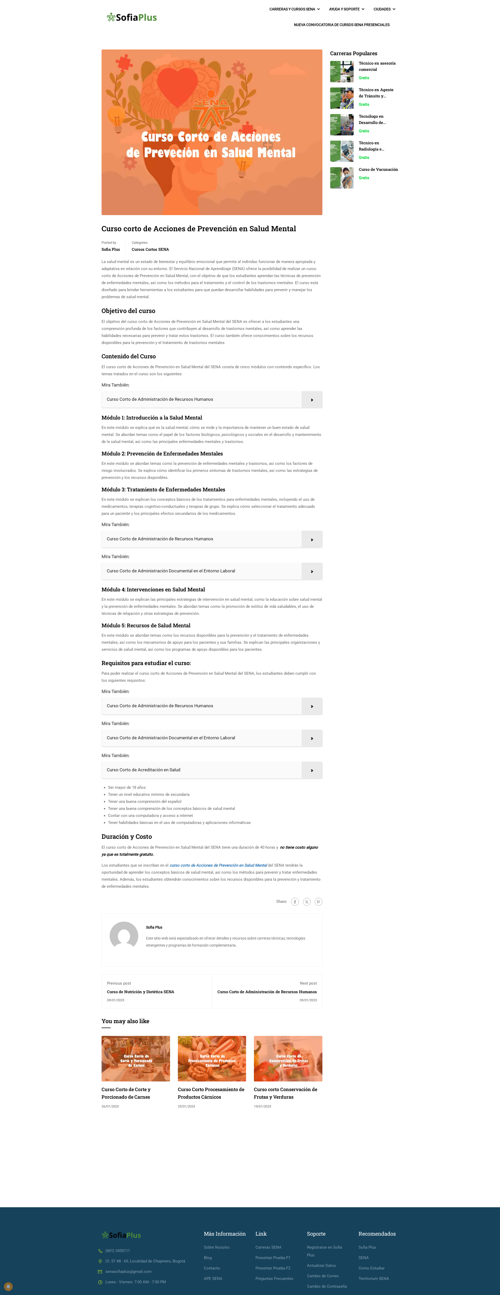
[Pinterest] (318, 902)
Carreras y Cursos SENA (292, 9)
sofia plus (111, 249)
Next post (308, 983)
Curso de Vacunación (378, 169)
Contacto (212, 1268)
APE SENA (213, 1278)
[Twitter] (307, 902)
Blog (208, 1257)
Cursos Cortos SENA (150, 249)
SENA (364, 1257)
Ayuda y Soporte (344, 9)
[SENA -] (131, 17)
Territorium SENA (374, 1278)
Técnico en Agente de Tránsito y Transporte (376, 96)
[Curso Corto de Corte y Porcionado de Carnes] (136, 1058)
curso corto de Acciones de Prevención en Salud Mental (218, 865)
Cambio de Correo (323, 1276)
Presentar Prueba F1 (272, 1257)
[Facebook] (295, 902)
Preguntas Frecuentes (274, 1278)
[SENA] (121, 1234)
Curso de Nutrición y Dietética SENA (140, 991)
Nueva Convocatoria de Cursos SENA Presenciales (342, 25)
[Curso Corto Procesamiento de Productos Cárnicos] (212, 1058)
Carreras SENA (268, 1247)
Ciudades (382, 9)
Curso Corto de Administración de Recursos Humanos (267, 991)
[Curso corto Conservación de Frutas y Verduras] (288, 1058)
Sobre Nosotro (217, 1247)
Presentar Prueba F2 (272, 1268)
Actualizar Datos (321, 1265)
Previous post (119, 983)
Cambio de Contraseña (327, 1286)
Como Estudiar (372, 1268)
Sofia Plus (367, 1247)
